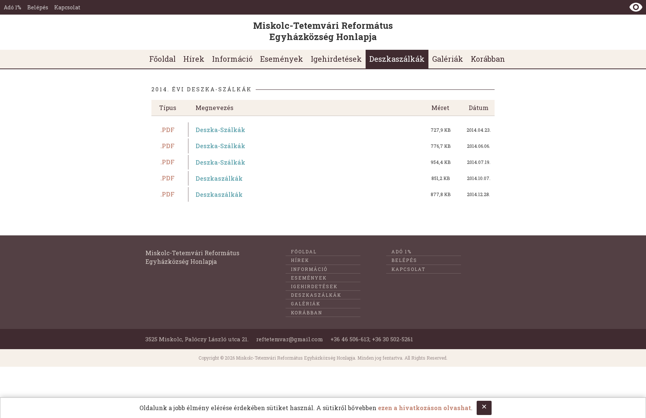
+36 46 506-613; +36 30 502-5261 (371, 339)
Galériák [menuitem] (447, 59)
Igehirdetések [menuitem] (336, 59)
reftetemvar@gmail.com (289, 339)
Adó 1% (12, 7)
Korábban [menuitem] (488, 59)
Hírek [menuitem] (193, 59)
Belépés (37, 7)
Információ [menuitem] (232, 59)
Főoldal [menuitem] (162, 59)
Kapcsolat (67, 7)
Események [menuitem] (281, 59)
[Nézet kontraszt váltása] (636, 7)
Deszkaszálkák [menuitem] (397, 59)
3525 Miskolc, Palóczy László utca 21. (197, 339)
